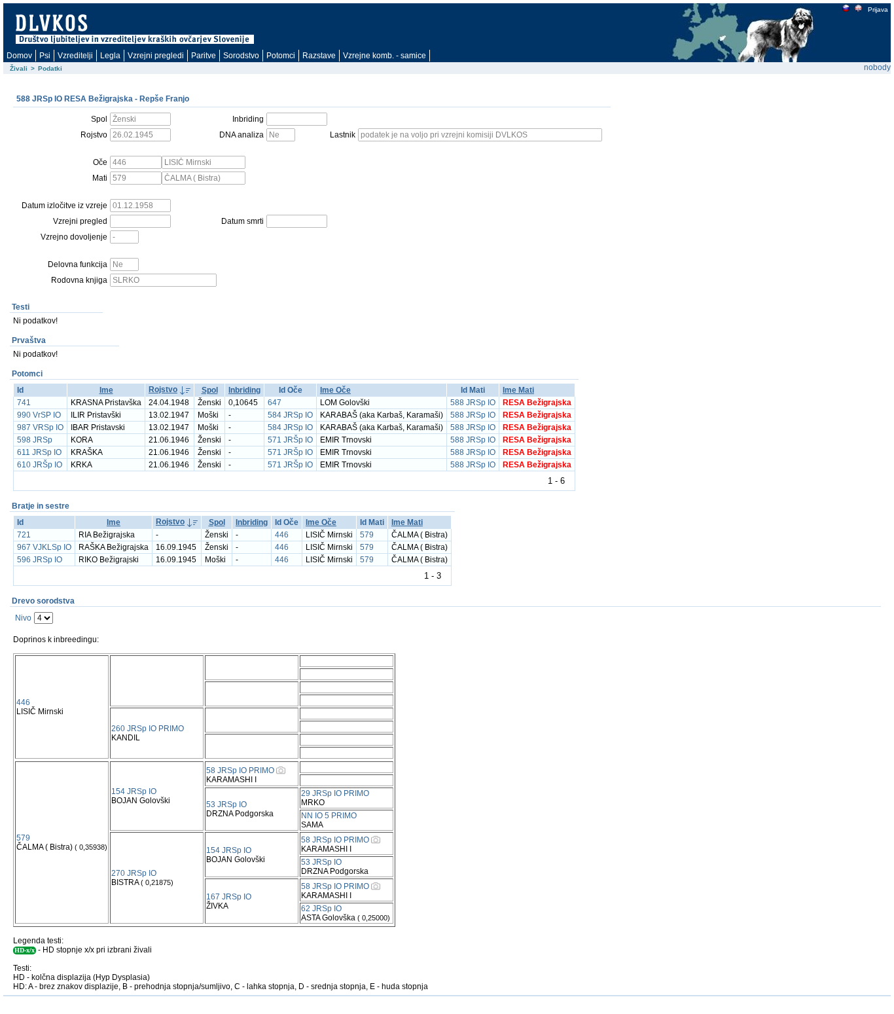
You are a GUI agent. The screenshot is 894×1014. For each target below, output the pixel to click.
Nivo (23, 618)
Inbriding (244, 390)
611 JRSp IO (39, 452)
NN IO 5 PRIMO (329, 815)
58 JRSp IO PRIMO (240, 770)
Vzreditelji (75, 55)
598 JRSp (34, 439)
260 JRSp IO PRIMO (147, 728)
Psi (44, 55)
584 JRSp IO (290, 415)
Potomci (280, 55)
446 (282, 534)
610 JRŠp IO (39, 464)
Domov (19, 55)
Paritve (203, 55)
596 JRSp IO (39, 559)
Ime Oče (335, 390)
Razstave (319, 55)
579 (367, 534)
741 (24, 402)
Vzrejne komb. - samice (384, 55)
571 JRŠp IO (290, 439)
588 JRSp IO (472, 402)
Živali (18, 68)
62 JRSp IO (321, 908)
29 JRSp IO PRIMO (335, 793)
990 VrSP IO (39, 415)
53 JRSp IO (226, 804)
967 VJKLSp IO (44, 547)
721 (24, 534)
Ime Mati (518, 390)
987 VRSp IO (40, 427)
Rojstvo (163, 389)
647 (274, 402)
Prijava (878, 9)
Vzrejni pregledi (156, 55)
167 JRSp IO (228, 896)
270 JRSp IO (133, 873)
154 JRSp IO (133, 791)
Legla (110, 55)
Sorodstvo (241, 55)
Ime (106, 390)
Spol (210, 390)
